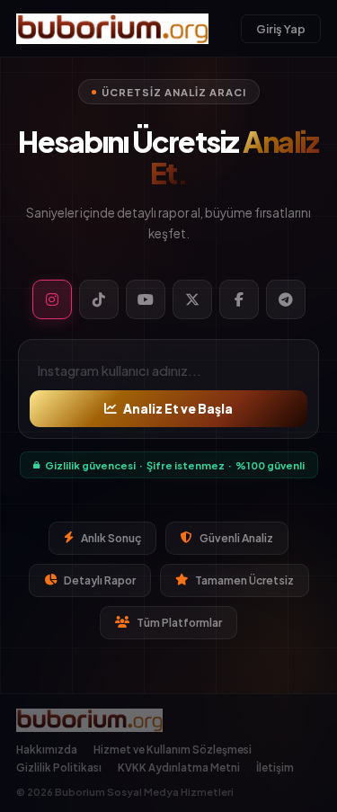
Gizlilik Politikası (59, 767)
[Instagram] (52, 299)
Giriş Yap (281, 29)
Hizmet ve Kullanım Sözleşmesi (172, 749)
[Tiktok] (99, 299)
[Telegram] (286, 299)
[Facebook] (239, 299)
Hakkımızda (46, 749)
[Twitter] (192, 299)
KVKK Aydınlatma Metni (179, 767)
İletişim (275, 767)
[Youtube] (145, 299)
